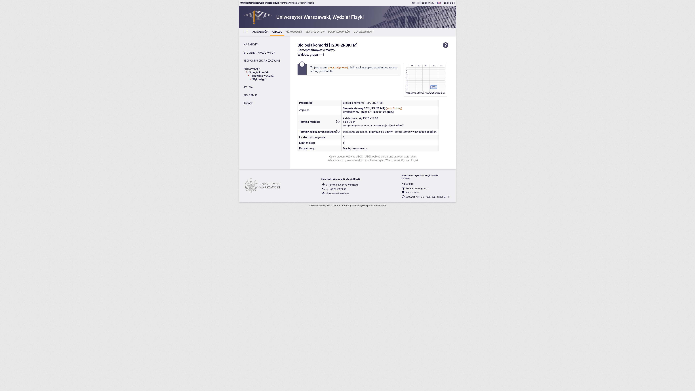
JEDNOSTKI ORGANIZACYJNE (261, 60)
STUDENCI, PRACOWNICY (259, 52)
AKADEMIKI (250, 95)
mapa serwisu (412, 192)
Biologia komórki (258, 72)
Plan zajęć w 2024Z (262, 75)
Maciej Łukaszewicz (355, 148)
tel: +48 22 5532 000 (336, 189)
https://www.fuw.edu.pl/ (337, 193)
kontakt (409, 184)
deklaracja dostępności (417, 188)
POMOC (248, 103)
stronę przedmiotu (321, 71)
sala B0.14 (349, 121)
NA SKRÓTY (250, 44)
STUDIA (248, 87)
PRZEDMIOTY (251, 68)
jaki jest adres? (394, 125)
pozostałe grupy (383, 111)
